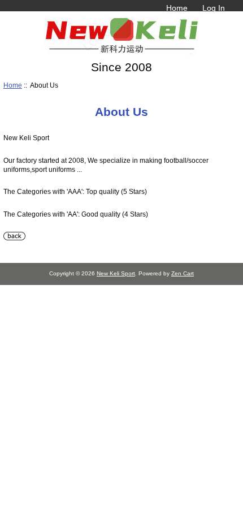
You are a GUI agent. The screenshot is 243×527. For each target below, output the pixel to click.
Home (177, 7)
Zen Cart (182, 273)
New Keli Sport (116, 273)
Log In (213, 7)
